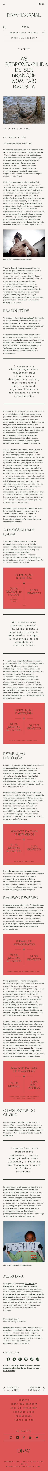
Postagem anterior (13, 1388)
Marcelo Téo (8, 1327)
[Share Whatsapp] (37, 1359)
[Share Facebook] (9, 1359)
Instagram (7, 1286)
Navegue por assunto (24, 33)
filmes (17, 1294)
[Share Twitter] (14, 1359)
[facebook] (24, 1437)
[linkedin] (17, 1437)
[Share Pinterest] (32, 1359)
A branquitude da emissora (30, 214)
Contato (24, 1400)
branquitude (27, 318)
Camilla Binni (34, 1466)
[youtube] (30, 1437)
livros (5, 1294)
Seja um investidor (24, 1408)
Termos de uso (24, 1420)
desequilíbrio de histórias (14, 1029)
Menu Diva (29, 1284)
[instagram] (11, 1437)
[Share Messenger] (26, 1359)
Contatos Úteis (24, 1412)
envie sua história (24, 38)
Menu (42, 4)
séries (24, 1294)
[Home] (4, 4)
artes (11, 1294)
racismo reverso (12, 905)
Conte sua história (24, 1404)
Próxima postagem (34, 1388)
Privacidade (24, 1416)
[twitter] (37, 1437)
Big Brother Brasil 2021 (31, 203)
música (30, 1294)
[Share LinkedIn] (20, 1359)
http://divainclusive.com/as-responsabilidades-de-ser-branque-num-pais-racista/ (21, 1368)
